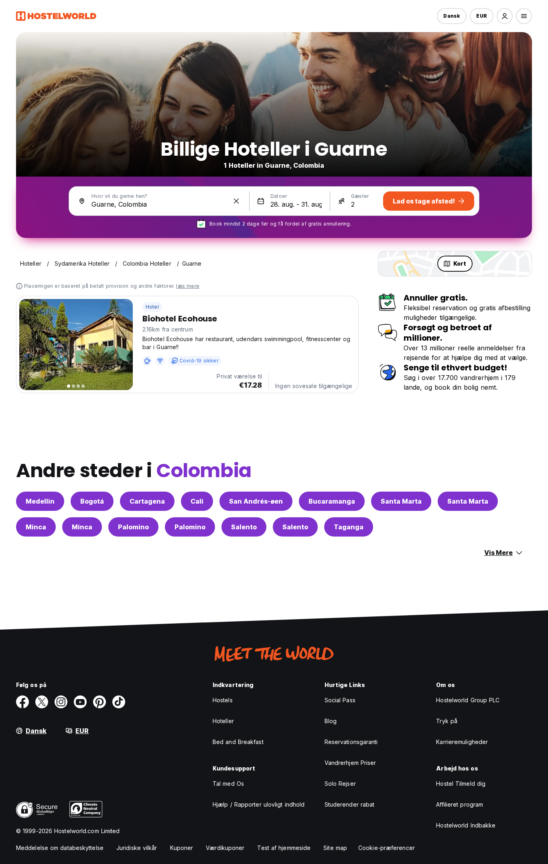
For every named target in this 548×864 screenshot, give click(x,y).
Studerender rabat (350, 804)
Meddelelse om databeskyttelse (60, 847)
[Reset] (236, 201)
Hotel (152, 307)
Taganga (348, 527)
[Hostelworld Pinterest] (99, 701)
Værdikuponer (225, 847)
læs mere (187, 286)
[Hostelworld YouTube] (80, 701)
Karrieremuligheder (462, 741)
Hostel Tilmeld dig (460, 783)
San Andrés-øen (256, 501)
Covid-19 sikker (198, 361)
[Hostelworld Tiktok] (118, 701)
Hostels (223, 700)
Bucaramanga (332, 501)
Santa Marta (401, 501)
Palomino (133, 527)
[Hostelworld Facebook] (22, 701)
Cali (197, 501)
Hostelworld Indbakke (465, 825)
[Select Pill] (505, 16)
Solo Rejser (340, 783)
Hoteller (223, 721)
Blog (331, 721)
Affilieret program (459, 804)
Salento (244, 527)
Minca (36, 527)
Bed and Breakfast (238, 741)
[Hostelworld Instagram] (61, 701)
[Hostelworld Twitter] (41, 701)
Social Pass (340, 700)
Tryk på (446, 721)
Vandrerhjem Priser (350, 762)
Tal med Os (228, 783)
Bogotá (92, 501)
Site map (335, 847)
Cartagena (147, 501)
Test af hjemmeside (284, 847)
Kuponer (181, 847)
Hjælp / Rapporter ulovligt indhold (258, 804)
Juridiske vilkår (136, 847)
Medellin (40, 501)
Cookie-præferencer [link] (386, 847)
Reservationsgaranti (351, 741)
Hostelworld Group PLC (467, 700)
